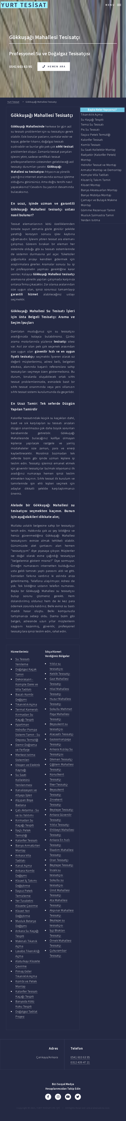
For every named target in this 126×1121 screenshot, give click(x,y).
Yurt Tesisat (13, 101)
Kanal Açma (23, 865)
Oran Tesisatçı (59, 860)
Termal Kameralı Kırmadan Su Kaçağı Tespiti (26, 714)
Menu (110, 4)
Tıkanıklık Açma (26, 704)
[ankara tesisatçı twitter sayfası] (78, 1097)
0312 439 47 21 (80, 1062)
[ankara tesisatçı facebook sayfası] (48, 1097)
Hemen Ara (57, 66)
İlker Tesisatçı (59, 784)
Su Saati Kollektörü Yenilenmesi (23, 780)
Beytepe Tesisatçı (61, 809)
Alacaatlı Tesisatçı (62, 734)
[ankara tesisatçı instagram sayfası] (58, 1097)
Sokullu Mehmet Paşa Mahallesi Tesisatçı (61, 714)
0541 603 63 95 (80, 1057)
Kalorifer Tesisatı (26, 840)
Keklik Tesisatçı (60, 673)
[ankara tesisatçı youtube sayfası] (68, 1097)
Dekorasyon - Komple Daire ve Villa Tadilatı (26, 684)
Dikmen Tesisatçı (61, 759)
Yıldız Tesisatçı (59, 824)
